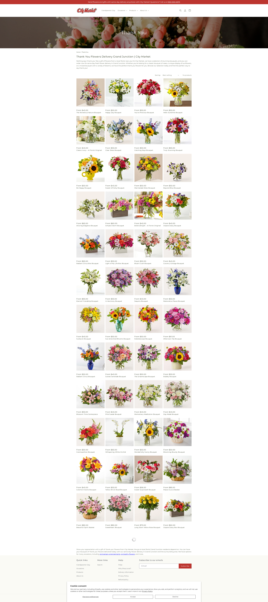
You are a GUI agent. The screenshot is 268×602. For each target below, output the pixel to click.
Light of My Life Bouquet (173, 565)
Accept (133, 597)
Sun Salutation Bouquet (114, 565)
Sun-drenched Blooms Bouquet (117, 339)
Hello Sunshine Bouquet (172, 113)
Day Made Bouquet (171, 414)
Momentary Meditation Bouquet (147, 414)
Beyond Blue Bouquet (172, 188)
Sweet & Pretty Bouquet (114, 188)
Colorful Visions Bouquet (86, 490)
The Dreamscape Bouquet (144, 376)
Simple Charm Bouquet (114, 226)
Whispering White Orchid (115, 452)
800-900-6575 (174, 2)
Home (78, 52)
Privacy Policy (147, 591)
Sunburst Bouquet (83, 339)
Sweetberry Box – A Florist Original (90, 565)
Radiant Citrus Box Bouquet (87, 263)
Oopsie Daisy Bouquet (172, 226)
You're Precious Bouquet (144, 113)
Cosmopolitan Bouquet (85, 452)
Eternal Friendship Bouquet (87, 301)
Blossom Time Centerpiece (87, 414)
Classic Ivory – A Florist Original (89, 150)
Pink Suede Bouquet (113, 414)
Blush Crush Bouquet (142, 263)
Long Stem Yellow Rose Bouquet (147, 527)
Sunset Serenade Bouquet (115, 376)
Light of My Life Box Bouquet (117, 263)
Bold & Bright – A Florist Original (147, 226)
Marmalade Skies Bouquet (144, 188)
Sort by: (158, 75)
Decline (175, 597)
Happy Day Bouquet (113, 113)
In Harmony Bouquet (113, 301)
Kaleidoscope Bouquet (143, 339)
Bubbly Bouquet (169, 376)
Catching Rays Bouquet (143, 150)
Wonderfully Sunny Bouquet (145, 452)
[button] (122, 10)
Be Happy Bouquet (83, 188)
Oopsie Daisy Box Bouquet (174, 527)
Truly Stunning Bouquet (172, 150)
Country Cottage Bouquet (173, 263)
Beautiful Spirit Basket (85, 527)
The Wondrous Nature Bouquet (88, 113)
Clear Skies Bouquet (113, 150)
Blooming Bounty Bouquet (174, 452)
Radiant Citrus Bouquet (85, 376)
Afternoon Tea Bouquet (172, 339)
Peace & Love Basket (171, 490)
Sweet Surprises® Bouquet (145, 490)
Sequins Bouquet (141, 301)
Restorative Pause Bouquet (174, 301)
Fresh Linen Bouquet (142, 565)
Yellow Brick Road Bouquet (116, 490)
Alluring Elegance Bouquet (87, 226)
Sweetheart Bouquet (113, 527)
